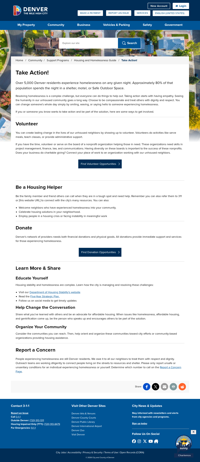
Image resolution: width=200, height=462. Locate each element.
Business (83, 25)
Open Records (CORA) (132, 452)
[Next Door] (156, 441)
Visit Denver (78, 434)
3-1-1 (18, 416)
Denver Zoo (78, 430)
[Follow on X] (145, 441)
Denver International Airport (87, 426)
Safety (147, 25)
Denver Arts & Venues (83, 413)
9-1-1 (33, 427)
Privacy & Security (92, 452)
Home (19, 60)
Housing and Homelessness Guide (95, 60)
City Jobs (61, 452)
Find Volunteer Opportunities (98, 164)
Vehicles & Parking (116, 25)
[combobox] (171, 13)
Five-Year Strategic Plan (45, 296)
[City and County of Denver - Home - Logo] (30, 10)
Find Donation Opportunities (98, 252)
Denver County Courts (84, 417)
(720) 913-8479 (52, 424)
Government (173, 25)
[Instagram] (139, 441)
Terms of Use (111, 452)
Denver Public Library (83, 422)
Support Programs (58, 60)
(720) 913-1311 (37, 420)
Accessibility (74, 452)
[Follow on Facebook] (134, 441)
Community (56, 25)
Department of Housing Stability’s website (55, 292)
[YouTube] (150, 441)
